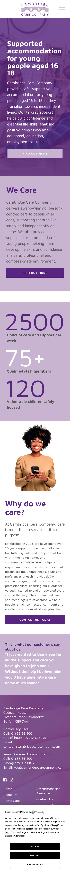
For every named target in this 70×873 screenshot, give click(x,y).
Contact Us (44, 799)
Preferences (35, 864)
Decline (35, 855)
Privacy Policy (46, 805)
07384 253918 (32, 763)
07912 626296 (35, 738)
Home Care (11, 801)
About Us (10, 795)
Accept (35, 846)
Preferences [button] (18, 836)
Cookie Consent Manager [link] (16, 812)
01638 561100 (21, 733)
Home (7, 789)
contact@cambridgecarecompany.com (31, 746)
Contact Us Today (35, 619)
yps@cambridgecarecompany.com (39, 767)
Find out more (35, 153)
